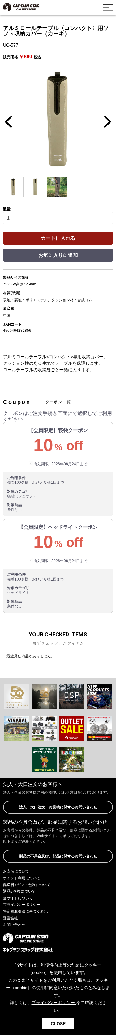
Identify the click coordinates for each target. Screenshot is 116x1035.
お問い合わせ (14, 924)
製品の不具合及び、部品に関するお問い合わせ (58, 856)
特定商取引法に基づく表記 (25, 911)
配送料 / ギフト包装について (26, 885)
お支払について (16, 871)
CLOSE (58, 1023)
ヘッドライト (18, 592)
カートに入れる (58, 238)
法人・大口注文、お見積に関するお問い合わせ (58, 807)
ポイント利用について (21, 878)
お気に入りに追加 (58, 255)
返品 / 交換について (19, 891)
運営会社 (10, 918)
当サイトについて (18, 898)
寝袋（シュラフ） (22, 496)
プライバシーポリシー (21, 904)
